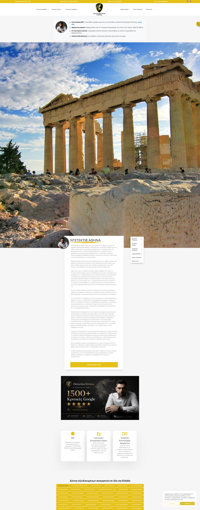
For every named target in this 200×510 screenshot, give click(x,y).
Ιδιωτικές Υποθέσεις (134, 239)
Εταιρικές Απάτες (134, 244)
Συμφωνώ (187, 503)
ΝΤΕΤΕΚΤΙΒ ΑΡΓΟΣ (96, 485)
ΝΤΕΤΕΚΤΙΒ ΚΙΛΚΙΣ (63, 497)
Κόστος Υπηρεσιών (138, 9)
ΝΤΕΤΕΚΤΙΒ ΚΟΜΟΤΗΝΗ (92, 497)
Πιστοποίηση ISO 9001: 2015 (23, 1)
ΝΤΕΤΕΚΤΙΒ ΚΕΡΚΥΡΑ (136, 493)
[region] (179, 498)
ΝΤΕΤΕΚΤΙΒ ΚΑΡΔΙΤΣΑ (92, 493)
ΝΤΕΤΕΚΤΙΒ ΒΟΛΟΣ (122, 485)
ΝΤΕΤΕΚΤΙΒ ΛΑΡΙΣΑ (137, 497)
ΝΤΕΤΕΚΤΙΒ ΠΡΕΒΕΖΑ (105, 504)
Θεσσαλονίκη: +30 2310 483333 (69, 1)
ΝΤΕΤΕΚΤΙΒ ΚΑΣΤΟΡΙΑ (107, 493)
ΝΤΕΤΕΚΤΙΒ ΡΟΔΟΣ (137, 504)
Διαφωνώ (172, 503)
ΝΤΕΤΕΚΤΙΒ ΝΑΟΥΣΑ (123, 500)
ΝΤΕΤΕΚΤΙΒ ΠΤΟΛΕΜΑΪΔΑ (121, 504)
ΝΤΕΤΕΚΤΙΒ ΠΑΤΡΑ (76, 504)
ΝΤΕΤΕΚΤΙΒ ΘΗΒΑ (123, 489)
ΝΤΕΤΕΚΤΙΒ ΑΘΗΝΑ (63, 485)
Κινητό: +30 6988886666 (161, 1)
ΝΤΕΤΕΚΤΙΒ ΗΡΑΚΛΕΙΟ (89, 489)
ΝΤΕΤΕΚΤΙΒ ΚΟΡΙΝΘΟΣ (108, 497)
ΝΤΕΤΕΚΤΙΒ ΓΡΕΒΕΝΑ (136, 485)
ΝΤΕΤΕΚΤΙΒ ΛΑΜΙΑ (123, 497)
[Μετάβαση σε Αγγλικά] (190, 1)
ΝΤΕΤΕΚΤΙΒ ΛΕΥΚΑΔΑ (63, 500)
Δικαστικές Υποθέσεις (135, 249)
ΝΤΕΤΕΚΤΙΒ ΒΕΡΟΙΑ (109, 485)
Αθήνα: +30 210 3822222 (115, 1)
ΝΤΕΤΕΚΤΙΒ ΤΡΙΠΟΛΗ (136, 508)
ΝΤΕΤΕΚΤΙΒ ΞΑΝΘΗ (137, 500)
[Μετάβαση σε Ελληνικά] (187, 1)
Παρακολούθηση (136, 253)
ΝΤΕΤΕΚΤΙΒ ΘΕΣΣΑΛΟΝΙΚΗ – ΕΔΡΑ (107, 489)
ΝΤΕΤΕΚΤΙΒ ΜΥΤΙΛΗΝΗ (108, 500)
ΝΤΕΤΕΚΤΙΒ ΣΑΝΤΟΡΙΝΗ (64, 508)
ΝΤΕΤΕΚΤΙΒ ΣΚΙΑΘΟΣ (93, 508)
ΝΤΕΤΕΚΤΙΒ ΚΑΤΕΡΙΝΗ (122, 493)
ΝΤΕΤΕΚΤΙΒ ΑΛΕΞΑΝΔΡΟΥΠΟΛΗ (80, 485)
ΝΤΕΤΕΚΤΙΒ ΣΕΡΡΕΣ (79, 508)
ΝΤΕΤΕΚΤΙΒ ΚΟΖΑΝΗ (77, 497)
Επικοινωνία (149, 9)
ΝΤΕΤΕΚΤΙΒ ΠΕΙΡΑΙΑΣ (91, 504)
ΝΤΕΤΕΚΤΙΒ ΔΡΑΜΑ (63, 489)
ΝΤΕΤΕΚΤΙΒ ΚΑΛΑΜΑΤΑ (77, 493)
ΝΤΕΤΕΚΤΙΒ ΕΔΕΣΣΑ (76, 489)
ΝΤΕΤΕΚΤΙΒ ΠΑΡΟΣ (63, 504)
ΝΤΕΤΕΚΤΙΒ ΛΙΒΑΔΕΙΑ (78, 500)
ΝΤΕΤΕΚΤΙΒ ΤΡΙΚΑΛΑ (122, 508)
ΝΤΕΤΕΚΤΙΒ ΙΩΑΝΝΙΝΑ (136, 489)
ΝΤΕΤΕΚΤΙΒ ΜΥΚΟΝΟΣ (93, 500)
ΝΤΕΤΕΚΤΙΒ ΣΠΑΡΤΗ (108, 508)
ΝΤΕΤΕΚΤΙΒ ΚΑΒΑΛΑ (63, 493)
